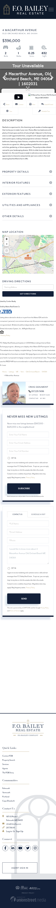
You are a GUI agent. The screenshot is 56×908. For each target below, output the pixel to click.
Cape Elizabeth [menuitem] (8, 801)
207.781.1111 (10, 827)
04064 (44, 372)
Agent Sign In (19, 868)
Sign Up (19, 831)
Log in (9, 831)
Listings (11, 372)
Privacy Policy (5, 335)
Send (24, 598)
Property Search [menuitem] (8, 760)
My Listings (33, 395)
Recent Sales (45, 395)
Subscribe (24, 488)
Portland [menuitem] (5, 796)
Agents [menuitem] (5, 768)
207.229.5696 (37, 391)
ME (17, 372)
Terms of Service (15, 611)
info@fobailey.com (13, 824)
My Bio (42, 398)
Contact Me (33, 398)
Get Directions (28, 294)
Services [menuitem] (5, 764)
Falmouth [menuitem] (6, 788)
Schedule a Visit (38, 514)
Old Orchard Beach (33, 372)
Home (4, 372)
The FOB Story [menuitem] (8, 772)
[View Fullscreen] (6, 250)
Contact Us (17, 514)
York (22, 372)
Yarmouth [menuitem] (6, 792)
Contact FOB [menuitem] (7, 756)
